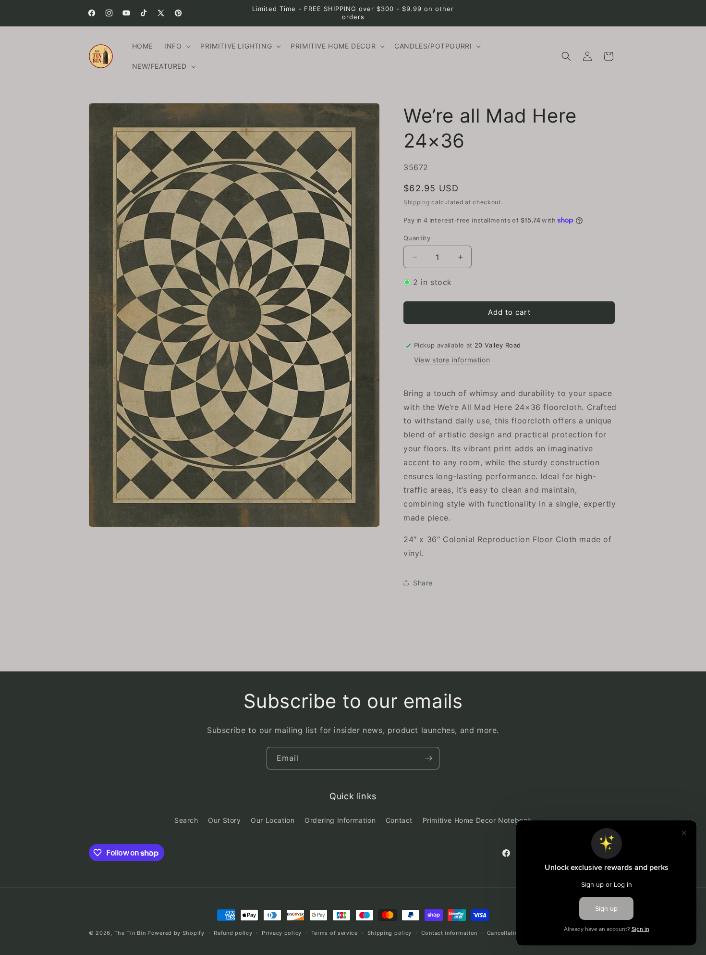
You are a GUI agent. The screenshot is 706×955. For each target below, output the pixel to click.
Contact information (449, 933)
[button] (176, 46)
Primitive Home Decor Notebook (477, 820)
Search (186, 820)
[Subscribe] (428, 758)
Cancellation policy (514, 933)
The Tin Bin (130, 933)
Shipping (416, 202)
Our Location (272, 820)
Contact (399, 820)
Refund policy (233, 933)
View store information (452, 360)
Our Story (224, 820)
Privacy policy (282, 933)
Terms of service (334, 933)
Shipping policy (389, 933)
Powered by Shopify (176, 933)
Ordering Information (340, 820)
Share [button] (423, 583)
